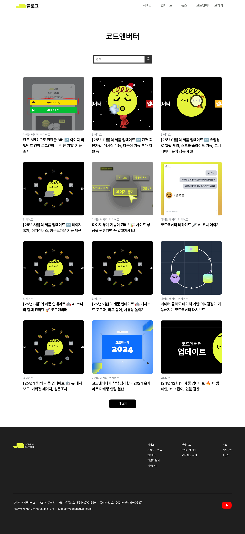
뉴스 (184, 5)
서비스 (147, 5)
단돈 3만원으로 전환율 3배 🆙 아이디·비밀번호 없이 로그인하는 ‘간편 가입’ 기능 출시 (53, 146)
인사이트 (166, 5)
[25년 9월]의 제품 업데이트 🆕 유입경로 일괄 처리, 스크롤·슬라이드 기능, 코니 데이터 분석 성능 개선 (191, 146)
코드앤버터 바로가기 (209, 5)
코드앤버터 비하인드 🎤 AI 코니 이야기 (190, 225)
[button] (122, 403)
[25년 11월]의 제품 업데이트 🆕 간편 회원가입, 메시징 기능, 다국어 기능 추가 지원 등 (122, 146)
